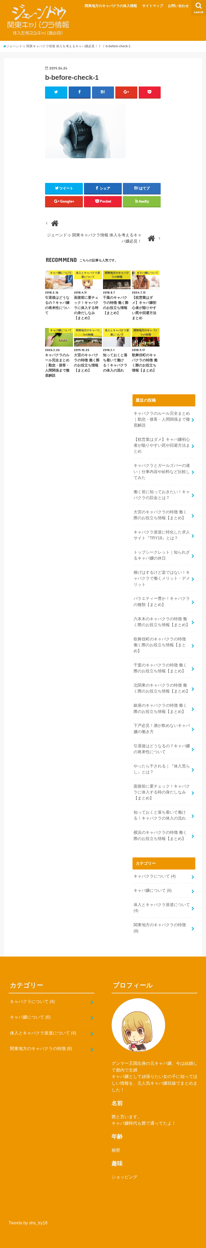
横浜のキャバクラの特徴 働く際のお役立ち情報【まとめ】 (160, 835)
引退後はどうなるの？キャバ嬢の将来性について (162, 749)
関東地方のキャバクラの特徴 (160, 928)
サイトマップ (152, 6)
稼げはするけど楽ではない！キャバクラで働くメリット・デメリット (162, 578)
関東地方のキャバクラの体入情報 (111, 6)
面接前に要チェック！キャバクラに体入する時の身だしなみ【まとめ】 (162, 792)
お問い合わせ (178, 6)
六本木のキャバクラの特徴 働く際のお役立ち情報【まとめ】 (162, 622)
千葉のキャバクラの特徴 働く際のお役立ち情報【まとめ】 (160, 668)
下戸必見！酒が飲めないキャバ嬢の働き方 (162, 728)
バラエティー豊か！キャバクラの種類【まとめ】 (162, 601)
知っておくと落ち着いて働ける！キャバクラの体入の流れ (160, 815)
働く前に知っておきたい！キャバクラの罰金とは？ (162, 495)
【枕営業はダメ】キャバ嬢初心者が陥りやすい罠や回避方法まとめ (162, 445)
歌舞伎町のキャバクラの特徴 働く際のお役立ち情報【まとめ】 (160, 645)
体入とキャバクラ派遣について (162, 908)
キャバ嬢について (153, 890)
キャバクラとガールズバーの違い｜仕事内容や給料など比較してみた (162, 471)
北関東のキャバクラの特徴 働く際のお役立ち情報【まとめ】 (162, 688)
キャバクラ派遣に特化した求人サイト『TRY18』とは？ (162, 535)
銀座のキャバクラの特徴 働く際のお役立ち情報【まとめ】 (160, 708)
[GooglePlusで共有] (126, 92)
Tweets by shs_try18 (28, 1222)
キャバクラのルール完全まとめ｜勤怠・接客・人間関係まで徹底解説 (162, 419)
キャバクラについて (155, 876)
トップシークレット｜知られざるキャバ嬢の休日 (162, 555)
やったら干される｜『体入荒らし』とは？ (162, 769)
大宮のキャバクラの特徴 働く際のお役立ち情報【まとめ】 (160, 515)
